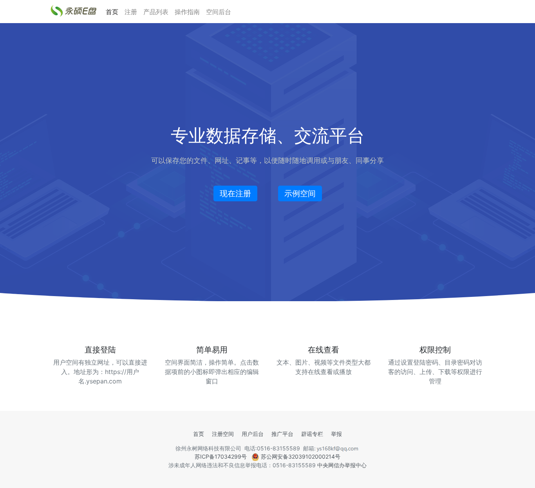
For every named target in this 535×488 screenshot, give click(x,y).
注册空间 (223, 433)
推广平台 (282, 433)
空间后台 (218, 12)
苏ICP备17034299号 (221, 456)
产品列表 (155, 12)
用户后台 (253, 433)
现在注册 (235, 193)
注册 (131, 12)
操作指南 (187, 12)
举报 (336, 433)
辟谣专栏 (312, 433)
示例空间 (300, 193)
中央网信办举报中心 (342, 465)
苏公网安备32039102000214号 (299, 456)
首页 (112, 12)
